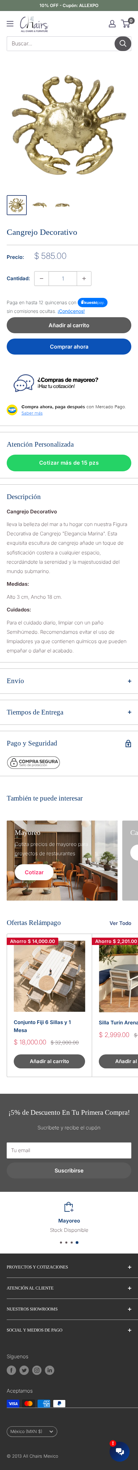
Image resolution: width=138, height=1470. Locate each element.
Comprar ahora (69, 346)
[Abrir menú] (10, 23)
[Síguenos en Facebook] (11, 1370)
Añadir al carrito (69, 325)
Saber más (32, 413)
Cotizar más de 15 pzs (69, 462)
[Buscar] (123, 43)
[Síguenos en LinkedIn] (49, 1370)
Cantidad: (18, 278)
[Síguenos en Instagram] (37, 1370)
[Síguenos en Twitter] (24, 1370)
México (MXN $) (26, 1431)
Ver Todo (120, 923)
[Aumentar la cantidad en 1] (84, 279)
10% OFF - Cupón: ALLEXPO (69, 5)
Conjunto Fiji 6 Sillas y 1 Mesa (42, 1026)
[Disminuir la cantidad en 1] (41, 279)
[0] (126, 24)
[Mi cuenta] (112, 23)
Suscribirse (69, 1170)
